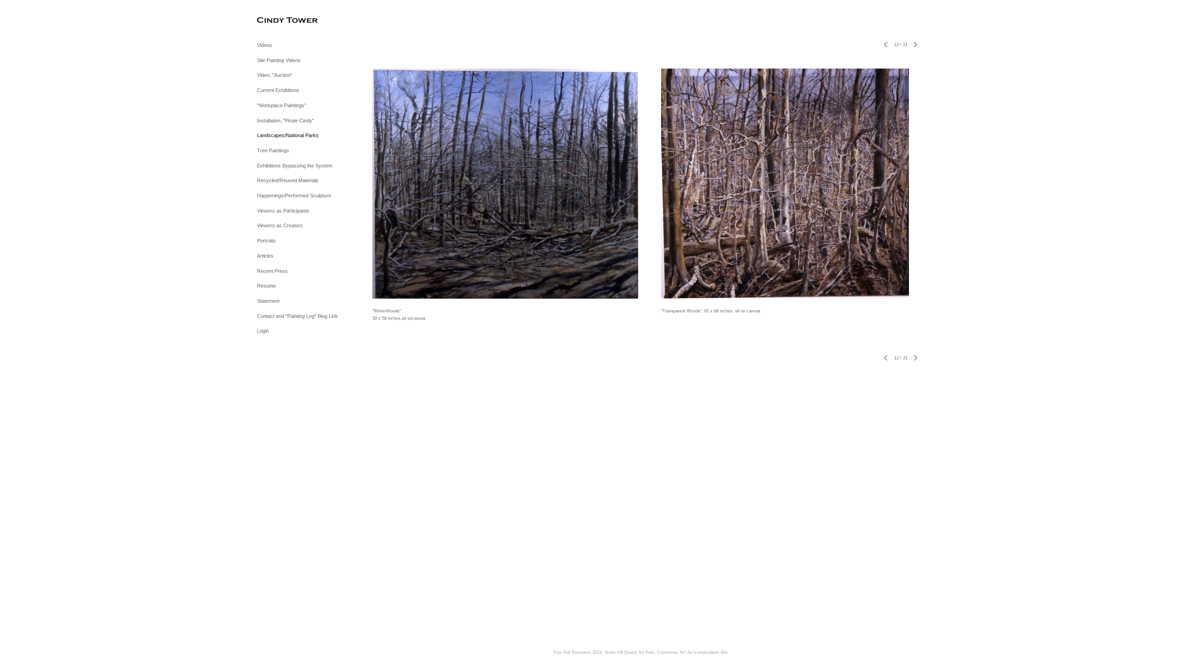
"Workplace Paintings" (281, 105)
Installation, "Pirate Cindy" (285, 120)
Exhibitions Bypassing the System (294, 165)
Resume (266, 285)
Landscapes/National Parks (288, 135)
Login (263, 331)
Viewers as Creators (280, 225)
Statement (268, 301)
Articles (265, 256)
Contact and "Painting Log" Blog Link (297, 316)
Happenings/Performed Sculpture (294, 195)
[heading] (280, 20)
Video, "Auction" (274, 75)
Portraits (266, 240)
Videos (264, 45)
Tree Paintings (273, 150)
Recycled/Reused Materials (288, 180)
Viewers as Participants (283, 210)
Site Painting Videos (279, 60)
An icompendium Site (707, 652)
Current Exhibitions (278, 90)
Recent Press (272, 271)
